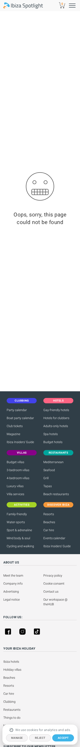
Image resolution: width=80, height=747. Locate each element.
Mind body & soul (18, 538)
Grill (46, 478)
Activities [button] (21, 504)
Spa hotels (50, 434)
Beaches (49, 522)
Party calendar (17, 410)
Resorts (48, 514)
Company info (13, 583)
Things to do (11, 717)
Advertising (11, 591)
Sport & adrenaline (19, 530)
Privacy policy (52, 575)
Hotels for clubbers (56, 418)
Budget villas (15, 462)
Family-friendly (17, 514)
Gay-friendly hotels (56, 410)
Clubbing (9, 701)
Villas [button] (22, 452)
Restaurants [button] (58, 452)
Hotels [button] (58, 400)
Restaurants (11, 709)
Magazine (13, 434)
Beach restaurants (56, 494)
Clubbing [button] (22, 400)
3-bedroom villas (18, 470)
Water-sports (16, 522)
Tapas (47, 486)
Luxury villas (15, 486)
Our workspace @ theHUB (55, 602)
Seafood (49, 470)
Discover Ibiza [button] (58, 504)
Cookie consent (53, 583)
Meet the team (13, 575)
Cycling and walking (20, 546)
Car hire (48, 530)
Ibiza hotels (11, 661)
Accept (63, 737)
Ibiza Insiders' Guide (20, 442)
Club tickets (15, 426)
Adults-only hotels (55, 426)
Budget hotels (52, 442)
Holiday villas (12, 669)
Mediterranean (53, 462)
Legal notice (11, 599)
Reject (40, 737)
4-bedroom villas (18, 478)
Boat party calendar (20, 418)
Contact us (50, 591)
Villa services (15, 494)
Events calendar (54, 538)
